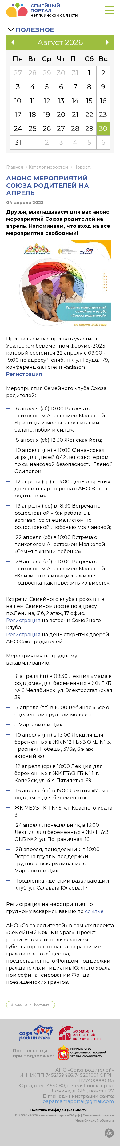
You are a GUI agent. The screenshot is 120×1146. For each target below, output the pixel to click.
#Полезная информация (30, 1005)
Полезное (34, 30)
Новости (83, 167)
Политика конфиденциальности (58, 1110)
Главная (14, 167)
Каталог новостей (48, 167)
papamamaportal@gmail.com (78, 1101)
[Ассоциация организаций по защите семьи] (80, 1039)
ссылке (94, 911)
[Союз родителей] (36, 1039)
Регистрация (23, 620)
